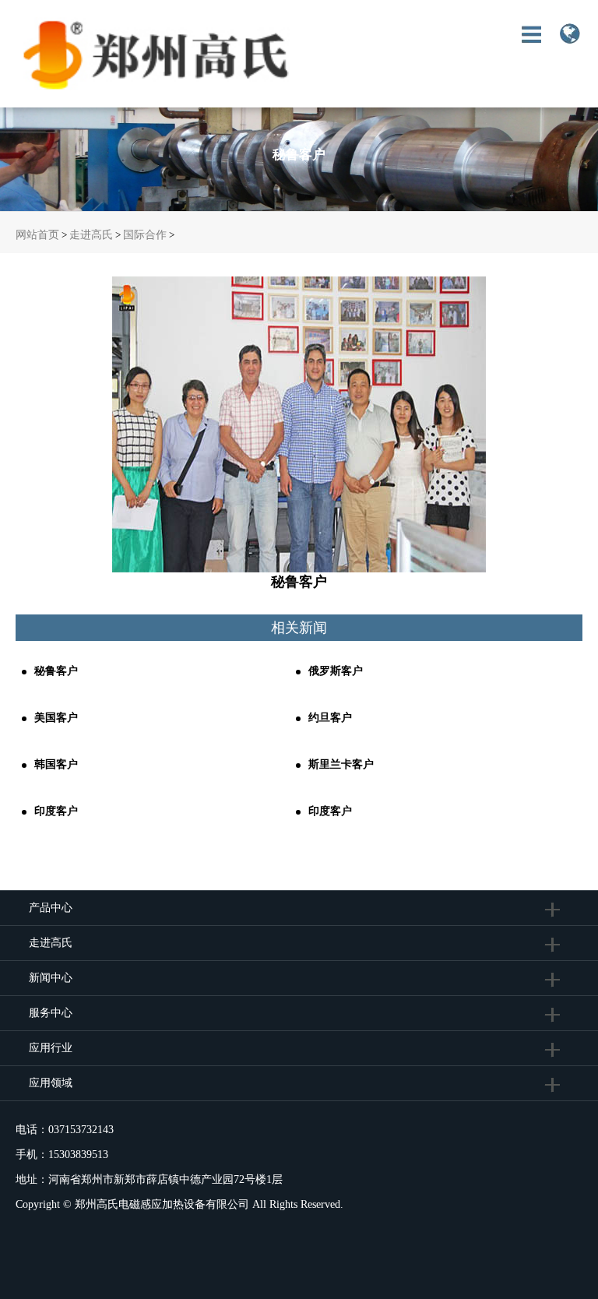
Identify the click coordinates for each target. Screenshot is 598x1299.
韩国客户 (56, 764)
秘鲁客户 (56, 671)
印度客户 (56, 811)
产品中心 (50, 908)
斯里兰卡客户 (341, 764)
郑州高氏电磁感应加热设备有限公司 (162, 1204)
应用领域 (50, 1083)
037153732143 (81, 1129)
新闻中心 (50, 978)
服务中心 (50, 1013)
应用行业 (50, 1048)
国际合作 (145, 235)
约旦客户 (330, 717)
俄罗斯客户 (335, 671)
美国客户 (56, 717)
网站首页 (37, 235)
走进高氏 (91, 235)
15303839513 (78, 1154)
